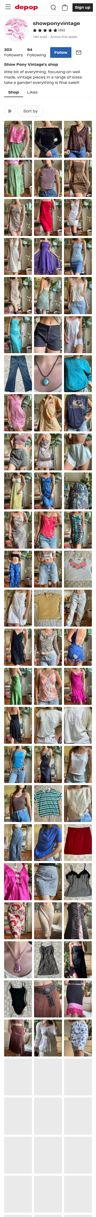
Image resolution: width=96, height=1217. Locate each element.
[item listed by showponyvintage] (18, 139)
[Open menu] (8, 7)
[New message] (79, 52)
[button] (49, 30)
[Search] (53, 7)
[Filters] (9, 111)
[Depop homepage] (26, 7)
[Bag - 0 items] (64, 7)
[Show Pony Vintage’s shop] (16, 30)
